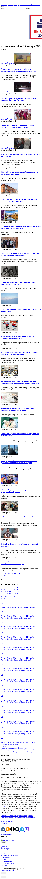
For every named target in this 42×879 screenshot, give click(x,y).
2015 (2, 717)
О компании (28, 750)
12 (10, 591)
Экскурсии (31, 752)
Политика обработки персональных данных (17, 816)
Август (3, 618)
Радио (3, 750)
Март (15, 607)
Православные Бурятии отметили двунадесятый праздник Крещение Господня (20, 99)
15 (18, 591)
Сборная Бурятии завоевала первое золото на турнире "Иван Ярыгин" (19, 491)
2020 (2, 664)
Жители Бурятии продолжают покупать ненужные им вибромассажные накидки (21, 563)
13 (12, 591)
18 (7, 594)
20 (12, 594)
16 (2, 594)
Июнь (29, 607)
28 (15, 596)
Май (25, 607)
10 (5, 591)
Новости (4, 5)
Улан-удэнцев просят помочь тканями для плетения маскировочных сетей (17, 409)
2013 (2, 738)
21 (15, 594)
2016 (2, 706)
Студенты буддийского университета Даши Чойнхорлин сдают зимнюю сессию (17, 126)
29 (18, 596)
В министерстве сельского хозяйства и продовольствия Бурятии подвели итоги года (18, 70)
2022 (2, 643)
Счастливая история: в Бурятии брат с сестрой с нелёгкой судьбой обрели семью (20, 254)
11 (7, 591)
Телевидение (12, 5)
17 (5, 594)
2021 (2, 653)
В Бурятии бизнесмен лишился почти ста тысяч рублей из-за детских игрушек (19, 353)
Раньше (12, 573)
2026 (2, 603)
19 (10, 594)
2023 (2, 632)
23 (2, 596)
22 (18, 594)
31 (5, 598)
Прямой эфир (29, 5)
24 (5, 596)
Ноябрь (23, 618)
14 (15, 591)
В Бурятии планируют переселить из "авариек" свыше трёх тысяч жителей (19, 200)
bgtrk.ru (5, 806)
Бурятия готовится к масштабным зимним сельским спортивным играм (18, 337)
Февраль (10, 607)
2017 (2, 696)
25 (7, 596)
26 (10, 596)
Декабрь (29, 618)
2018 (2, 685)
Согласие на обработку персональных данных (18, 818)
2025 (2, 611)
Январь (3, 607)
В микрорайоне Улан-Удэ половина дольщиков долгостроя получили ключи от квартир (19, 462)
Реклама (36, 750)
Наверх (3, 746)
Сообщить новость (8, 871)
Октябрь (17, 618)
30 (2, 598)
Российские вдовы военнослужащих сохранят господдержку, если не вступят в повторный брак (20, 382)
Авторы (4, 823)
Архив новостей (7, 821)
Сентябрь (10, 618)
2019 (2, 675)
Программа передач (19, 752)
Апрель (20, 607)
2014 (2, 727)
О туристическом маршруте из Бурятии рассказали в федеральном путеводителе (21, 227)
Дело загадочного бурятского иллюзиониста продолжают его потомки (18, 283)
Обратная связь (6, 752)
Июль (34, 607)
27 (12, 596)
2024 (2, 622)
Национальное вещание (14, 750)
